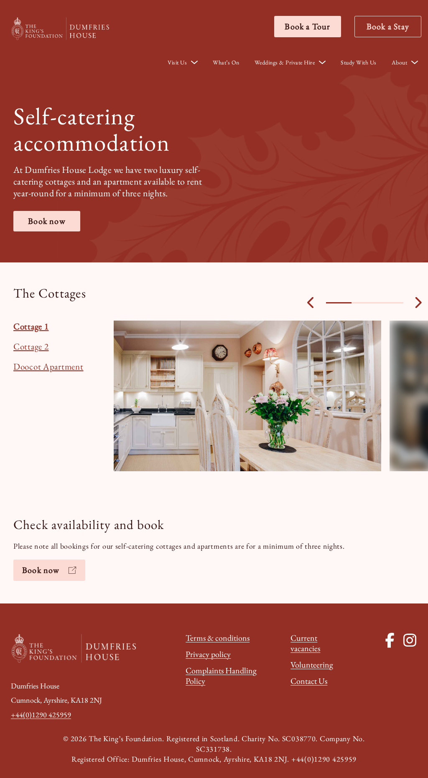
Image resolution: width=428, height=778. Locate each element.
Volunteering (311, 664)
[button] (339, 302)
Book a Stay (388, 26)
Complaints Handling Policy (221, 675)
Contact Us (308, 680)
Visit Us (177, 62)
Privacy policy (208, 654)
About (400, 62)
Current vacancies (305, 643)
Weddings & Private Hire (285, 62)
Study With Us (359, 62)
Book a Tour (307, 26)
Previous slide (311, 302)
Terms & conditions (218, 637)
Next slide (418, 302)
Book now (47, 221)
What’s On (226, 62)
